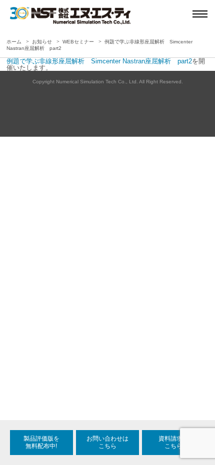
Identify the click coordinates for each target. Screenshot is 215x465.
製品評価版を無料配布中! (42, 442)
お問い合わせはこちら (107, 442)
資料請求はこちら (173, 442)
